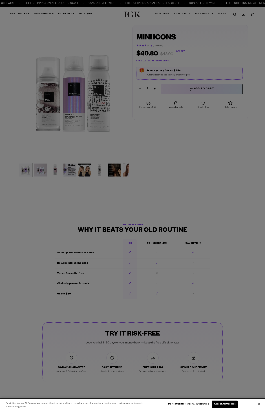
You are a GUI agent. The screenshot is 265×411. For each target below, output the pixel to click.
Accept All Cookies (225, 404)
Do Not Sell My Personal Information (188, 404)
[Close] (259, 404)
